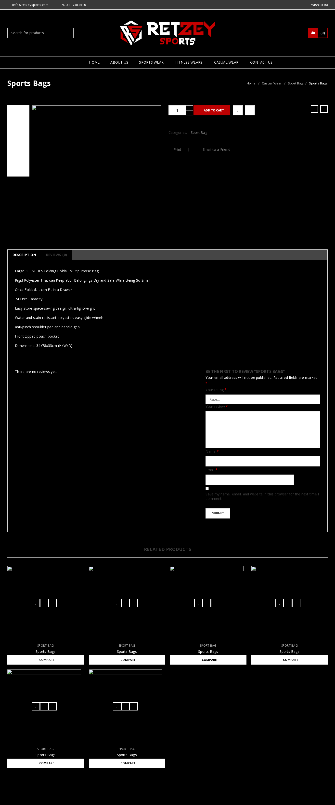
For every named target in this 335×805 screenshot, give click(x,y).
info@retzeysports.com (30, 4)
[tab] (24, 254)
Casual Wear (272, 83)
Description (24, 254)
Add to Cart (214, 110)
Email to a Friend (216, 149)
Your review (217, 406)
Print (177, 149)
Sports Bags (45, 651)
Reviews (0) (56, 254)
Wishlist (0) (319, 4)
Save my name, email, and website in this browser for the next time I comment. (262, 496)
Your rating (216, 390)
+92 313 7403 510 (73, 4)
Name (212, 451)
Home (251, 83)
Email (212, 470)
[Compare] (250, 110)
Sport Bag (295, 83)
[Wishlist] (238, 110)
